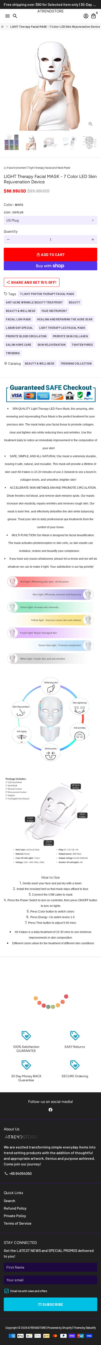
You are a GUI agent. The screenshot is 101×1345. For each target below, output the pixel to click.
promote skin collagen (70, 336)
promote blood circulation (26, 336)
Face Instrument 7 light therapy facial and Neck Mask (37, 167)
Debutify (91, 1327)
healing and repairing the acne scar (65, 319)
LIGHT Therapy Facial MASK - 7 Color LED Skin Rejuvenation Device (55, 26)
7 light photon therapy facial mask (47, 293)
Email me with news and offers (28, 1291)
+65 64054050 (18, 1173)
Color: (13, 204)
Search (9, 1200)
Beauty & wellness (20, 310)
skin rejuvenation (52, 344)
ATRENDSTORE (37, 1327)
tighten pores (82, 344)
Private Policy (15, 1215)
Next (92, 83)
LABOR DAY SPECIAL (19, 327)
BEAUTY (74, 302)
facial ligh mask (18, 319)
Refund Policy (15, 1208)
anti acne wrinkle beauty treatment (34, 302)
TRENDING (12, 353)
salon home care (18, 344)
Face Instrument (54, 310)
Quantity (11, 231)
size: (13, 212)
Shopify (67, 1327)
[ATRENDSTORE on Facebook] (50, 1109)
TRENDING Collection (76, 363)
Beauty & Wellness (39, 363)
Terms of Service (17, 1223)
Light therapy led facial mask (62, 327)
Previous (8, 83)
